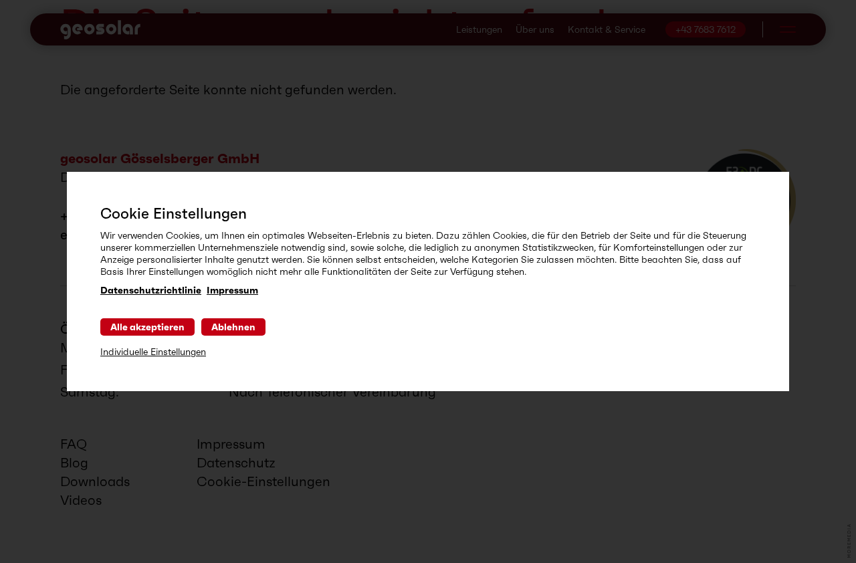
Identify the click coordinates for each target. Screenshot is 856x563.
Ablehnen (233, 327)
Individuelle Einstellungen (153, 352)
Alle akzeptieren (147, 327)
